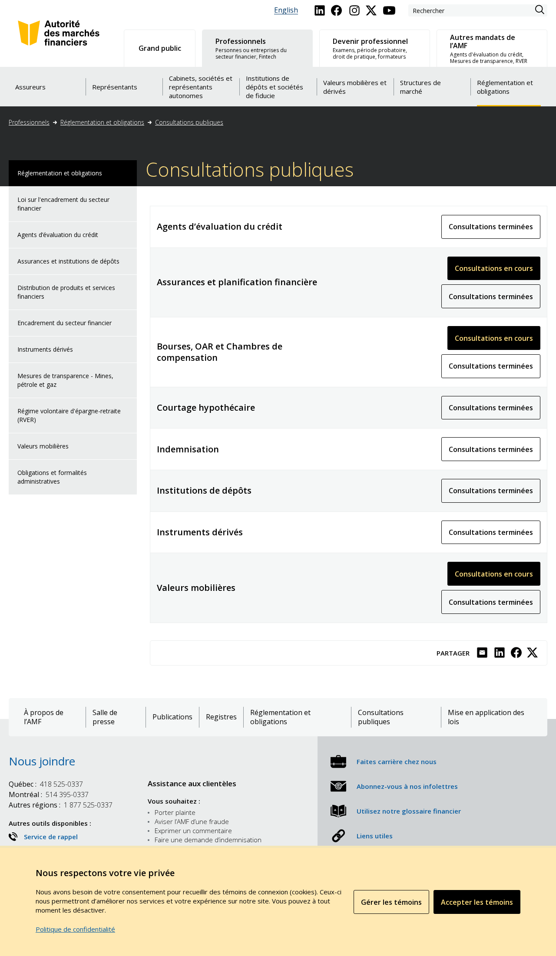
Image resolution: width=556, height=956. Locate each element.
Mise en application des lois (486, 717)
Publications (172, 717)
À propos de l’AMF (43, 717)
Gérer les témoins (391, 902)
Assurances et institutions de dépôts (68, 261)
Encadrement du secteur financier (64, 323)
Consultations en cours (497, 272)
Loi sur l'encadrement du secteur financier (63, 203)
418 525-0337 (46, 784)
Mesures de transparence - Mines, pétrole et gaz (65, 380)
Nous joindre (42, 761)
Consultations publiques (189, 122)
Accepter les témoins (477, 902)
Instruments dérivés (45, 349)
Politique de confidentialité (75, 929)
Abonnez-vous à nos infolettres (407, 786)
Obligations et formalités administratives (52, 476)
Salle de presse (105, 717)
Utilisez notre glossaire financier (409, 811)
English (286, 10)
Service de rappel (51, 836)
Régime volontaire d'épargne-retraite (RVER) (69, 415)
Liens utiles (375, 835)
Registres (221, 717)
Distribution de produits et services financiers (66, 292)
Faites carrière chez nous (397, 761)
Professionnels (29, 122)
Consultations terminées (494, 230)
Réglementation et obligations (102, 122)
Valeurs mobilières (43, 446)
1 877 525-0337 (61, 805)
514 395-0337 (49, 794)
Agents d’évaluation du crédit (57, 235)
